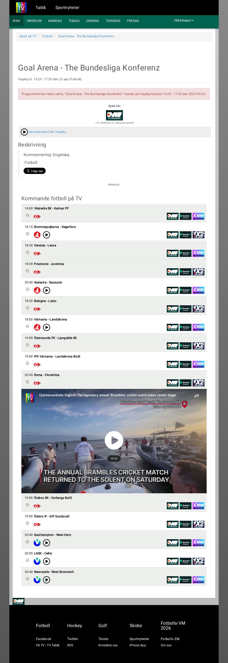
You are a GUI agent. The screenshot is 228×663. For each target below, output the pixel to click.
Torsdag (113, 21)
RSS (70, 645)
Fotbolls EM (170, 639)
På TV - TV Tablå (48, 645)
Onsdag (92, 21)
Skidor (136, 625)
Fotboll (43, 625)
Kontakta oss (108, 645)
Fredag (133, 21)
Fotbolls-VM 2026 (173, 625)
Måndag (55, 21)
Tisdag (74, 21)
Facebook (43, 639)
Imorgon (34, 21)
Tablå (41, 7)
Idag (16, 21)
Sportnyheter (67, 7)
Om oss (166, 645)
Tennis (103, 639)
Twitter (72, 639)
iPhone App (138, 645)
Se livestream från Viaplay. (47, 132)
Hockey (74, 625)
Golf (102, 625)
